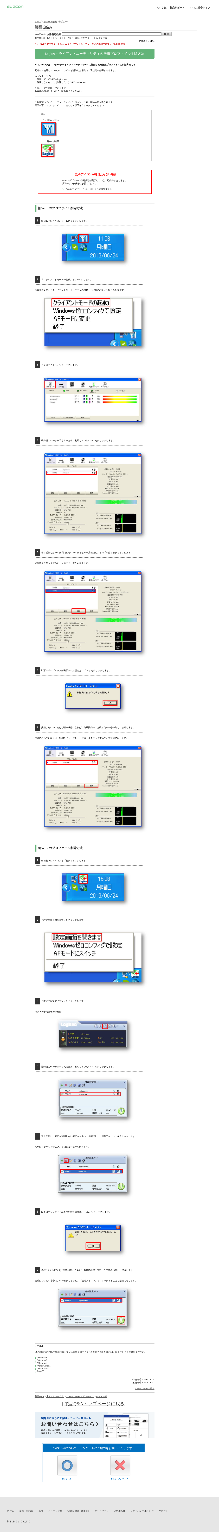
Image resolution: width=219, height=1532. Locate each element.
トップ (38, 21)
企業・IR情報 (26, 1510)
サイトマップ (102, 1510)
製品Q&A (39, 38)
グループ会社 (55, 1510)
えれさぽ (162, 7)
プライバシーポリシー (142, 1510)
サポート (163, 1510)
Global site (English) (78, 1510)
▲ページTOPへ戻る (144, 1388)
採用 (40, 1510)
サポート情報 (50, 21)
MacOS (40, 1371)
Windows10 (42, 1357)
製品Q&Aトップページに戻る (95, 1403)
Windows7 (42, 1363)
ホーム (10, 1510)
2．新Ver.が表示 (51, 141)
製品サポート (177, 7)
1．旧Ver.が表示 (51, 120)
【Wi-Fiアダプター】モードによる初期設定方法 (88, 189)
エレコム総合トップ (199, 7)
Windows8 (42, 1360)
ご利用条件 (119, 1510)
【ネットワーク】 (55, 38)
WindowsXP (43, 1368)
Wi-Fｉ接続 (101, 38)
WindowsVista (43, 1365)
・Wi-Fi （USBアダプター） (80, 38)
